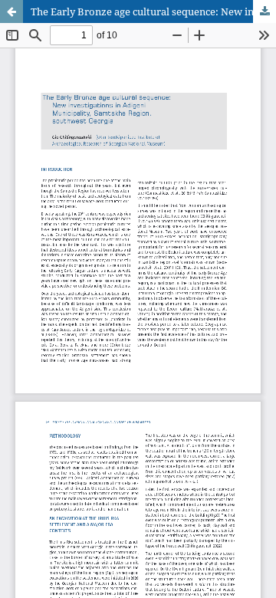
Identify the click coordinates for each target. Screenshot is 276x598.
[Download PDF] (264, 11)
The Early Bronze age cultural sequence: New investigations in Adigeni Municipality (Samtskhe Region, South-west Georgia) (153, 11)
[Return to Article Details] (11, 11)
